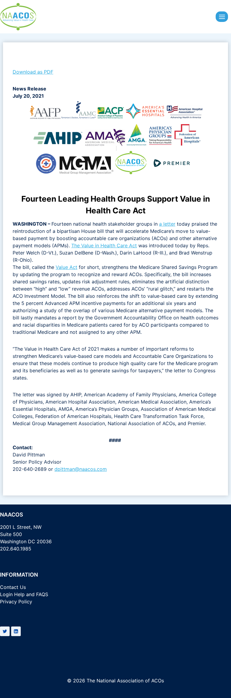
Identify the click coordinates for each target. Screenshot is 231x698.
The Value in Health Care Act (104, 245)
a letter (167, 224)
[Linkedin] (16, 631)
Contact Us (13, 587)
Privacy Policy (16, 602)
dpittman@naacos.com (80, 469)
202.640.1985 (15, 549)
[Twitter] (5, 631)
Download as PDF (33, 72)
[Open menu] (222, 16)
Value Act (66, 267)
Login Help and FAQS (24, 594)
